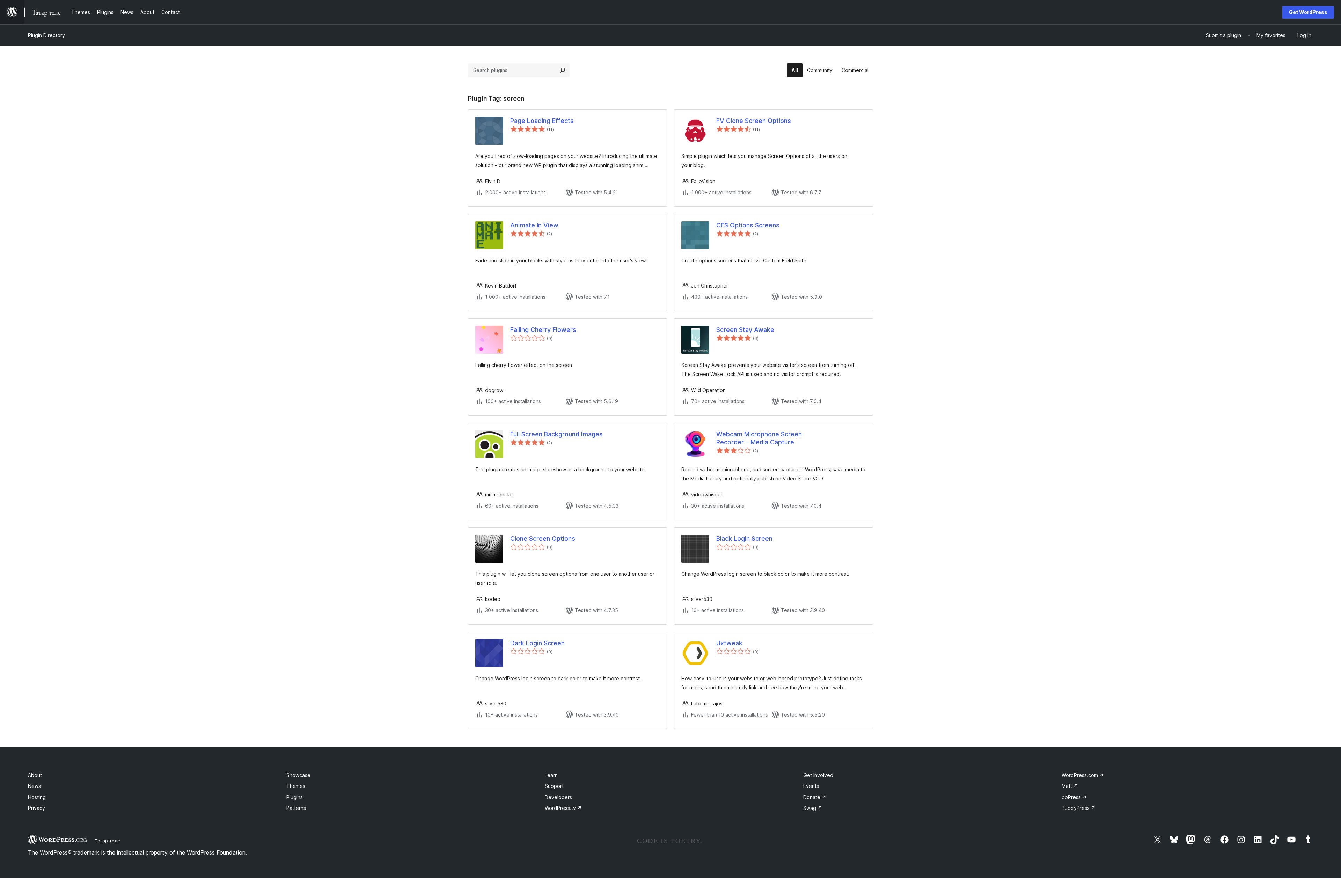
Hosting (37, 797)
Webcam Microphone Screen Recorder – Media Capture (759, 438)
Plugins (294, 797)
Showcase (298, 775)
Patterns (296, 808)
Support (554, 786)
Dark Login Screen (537, 643)
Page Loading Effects (542, 120)
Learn (551, 775)
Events (811, 786)
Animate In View (534, 225)
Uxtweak (729, 643)
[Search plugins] (563, 70)
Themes (295, 786)
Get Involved (818, 775)
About (35, 775)
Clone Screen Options (542, 538)
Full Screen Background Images (556, 434)
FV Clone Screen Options (753, 120)
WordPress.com (1083, 775)
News (34, 786)
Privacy (36, 808)
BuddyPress (1078, 808)
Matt (1070, 786)
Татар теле (107, 840)
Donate (814, 797)
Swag (812, 808)
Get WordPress (1308, 12)
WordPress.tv (563, 808)
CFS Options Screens (747, 225)
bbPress (1074, 797)
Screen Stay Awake (745, 329)
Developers (558, 797)
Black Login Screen (744, 538)
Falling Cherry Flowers (543, 329)
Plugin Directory (46, 35)
